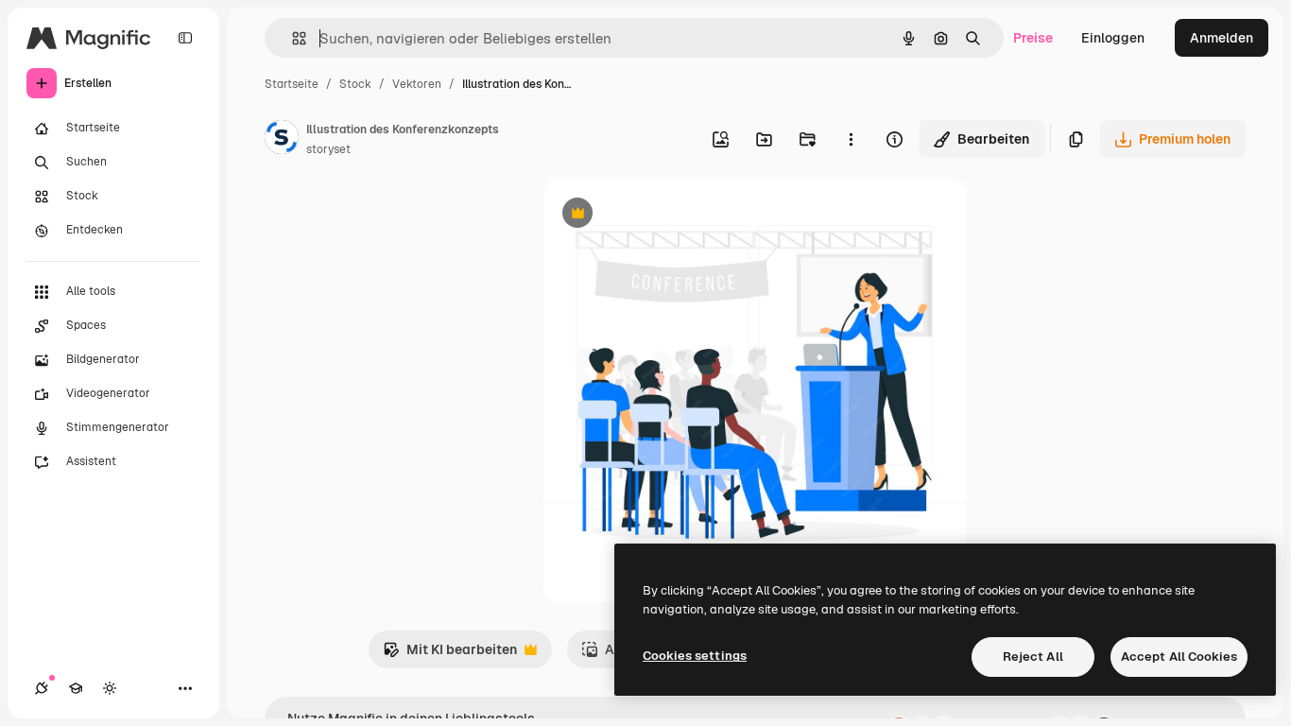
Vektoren (416, 84)
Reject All (1033, 656)
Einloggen (1113, 37)
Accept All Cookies (1179, 656)
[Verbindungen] (41, 688)
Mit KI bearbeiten (450, 654)
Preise (1033, 37)
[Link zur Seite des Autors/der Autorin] (282, 140)
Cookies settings (695, 656)
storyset (328, 149)
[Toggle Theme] (110, 688)
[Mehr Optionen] (850, 139)
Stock (355, 84)
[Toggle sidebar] (185, 38)
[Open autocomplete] (292, 38)
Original (664, 215)
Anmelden (1221, 37)
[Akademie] (75, 688)
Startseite (291, 84)
